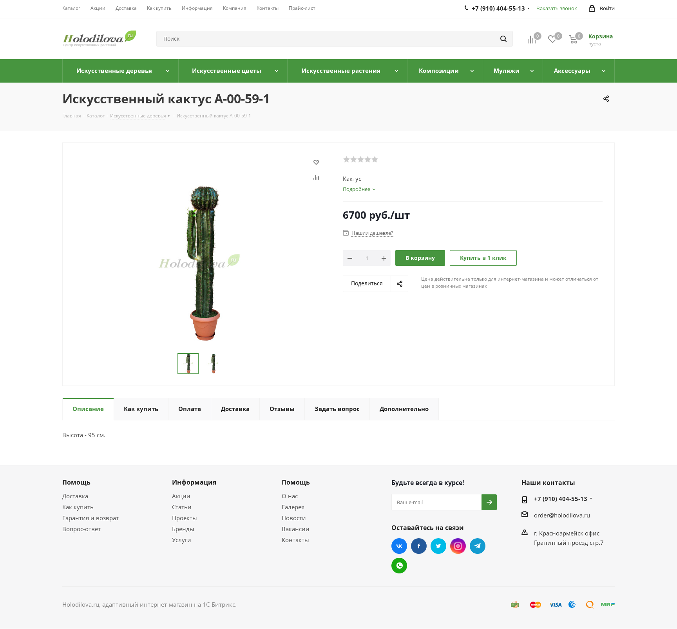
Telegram (477, 546)
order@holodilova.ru (562, 515)
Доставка (75, 496)
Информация (194, 482)
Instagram (458, 546)
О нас (290, 496)
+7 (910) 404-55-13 (560, 499)
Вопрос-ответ (81, 529)
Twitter (438, 546)
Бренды (183, 529)
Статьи (182, 507)
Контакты (295, 540)
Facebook (419, 546)
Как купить (78, 507)
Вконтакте (399, 546)
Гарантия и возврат (90, 518)
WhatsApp (399, 565)
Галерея (293, 507)
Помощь (76, 482)
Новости (294, 518)
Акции (181, 496)
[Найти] (503, 39)
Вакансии (296, 529)
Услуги (181, 540)
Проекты (184, 518)
